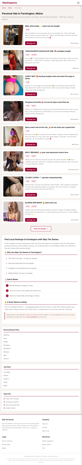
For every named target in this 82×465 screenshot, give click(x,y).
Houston (6, 379)
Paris (5, 338)
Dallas (5, 382)
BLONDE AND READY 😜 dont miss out (41, 203)
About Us (45, 424)
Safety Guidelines (47, 441)
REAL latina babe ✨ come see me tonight (42, 26)
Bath (5, 355)
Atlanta (6, 375)
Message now (31, 43)
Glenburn (6, 352)
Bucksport (7, 345)
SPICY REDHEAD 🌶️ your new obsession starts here (46, 152)
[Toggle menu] (78, 2)
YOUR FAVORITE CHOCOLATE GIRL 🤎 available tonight (48, 51)
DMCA (4, 448)
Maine (10, 8)
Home (4, 8)
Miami (5, 385)
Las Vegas (7, 372)
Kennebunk (7, 348)
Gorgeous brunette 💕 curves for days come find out (47, 102)
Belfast (6, 342)
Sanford (6, 358)
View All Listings (40, 229)
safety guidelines (32, 317)
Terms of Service (7, 441)
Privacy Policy (6, 444)
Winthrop (6, 335)
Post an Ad (45, 431)
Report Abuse (46, 444)
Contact (44, 427)
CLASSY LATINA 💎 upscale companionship (43, 178)
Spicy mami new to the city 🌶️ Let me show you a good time (50, 127)
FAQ (43, 448)
